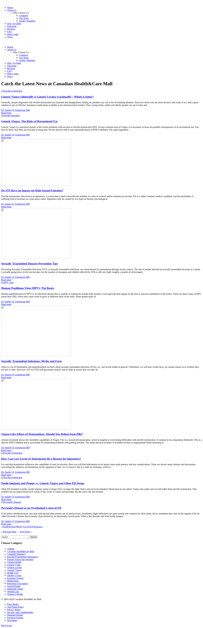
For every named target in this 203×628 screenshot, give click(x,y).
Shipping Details (15, 615)
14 (29, 526)
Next (35, 526)
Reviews (11, 29)
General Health (14, 562)
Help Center (13, 34)
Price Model (13, 604)
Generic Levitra (14, 567)
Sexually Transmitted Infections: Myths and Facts (31, 361)
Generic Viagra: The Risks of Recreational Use (29, 121)
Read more (6, 113)
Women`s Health (15, 594)
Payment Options (15, 617)
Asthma (10, 548)
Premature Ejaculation (17, 583)
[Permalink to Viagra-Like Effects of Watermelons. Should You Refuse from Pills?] (36, 428)
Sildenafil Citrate (15, 589)
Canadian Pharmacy (16, 554)
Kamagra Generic (15, 578)
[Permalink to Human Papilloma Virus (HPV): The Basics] (7, 282)
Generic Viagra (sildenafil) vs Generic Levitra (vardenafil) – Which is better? (47, 96)
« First (4, 526)
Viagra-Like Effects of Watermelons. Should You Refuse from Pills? (42, 434)
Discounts (11, 26)
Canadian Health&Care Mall (20, 551)
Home (10, 7)
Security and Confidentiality (20, 612)
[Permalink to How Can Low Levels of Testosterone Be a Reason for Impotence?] (11, 453)
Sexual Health (13, 586)
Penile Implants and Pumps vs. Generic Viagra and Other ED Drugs (42, 483)
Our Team (24, 18)
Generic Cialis (14, 565)
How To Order (14, 23)
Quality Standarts (27, 21)
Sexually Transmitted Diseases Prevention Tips (29, 263)
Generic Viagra (14, 570)
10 (20, 526)
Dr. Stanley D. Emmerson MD (15, 110)
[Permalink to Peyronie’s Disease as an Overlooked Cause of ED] (11, 502)
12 (24, 526)
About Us (11, 10)
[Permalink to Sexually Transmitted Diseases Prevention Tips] (36, 258)
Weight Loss (13, 591)
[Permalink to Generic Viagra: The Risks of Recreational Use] (10, 115)
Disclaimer (12, 620)
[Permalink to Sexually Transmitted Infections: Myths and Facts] (36, 355)
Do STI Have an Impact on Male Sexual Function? (32, 190)
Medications (13, 581)
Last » (40, 526)
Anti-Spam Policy (15, 607)
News (10, 37)
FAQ (9, 31)
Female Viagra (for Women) (20, 559)
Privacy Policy (14, 609)
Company (23, 15)
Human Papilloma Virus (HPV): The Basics (27, 288)
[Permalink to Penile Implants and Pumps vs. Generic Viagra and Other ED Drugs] (11, 477)
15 (31, 526)
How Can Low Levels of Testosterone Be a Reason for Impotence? (41, 458)
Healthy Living (14, 575)
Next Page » (26, 531)
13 (27, 526)
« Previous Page (8, 531)
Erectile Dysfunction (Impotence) (22, 557)
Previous (11, 526)
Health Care (12, 573)
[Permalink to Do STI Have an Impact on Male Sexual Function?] (36, 185)
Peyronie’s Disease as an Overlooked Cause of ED (31, 507)
